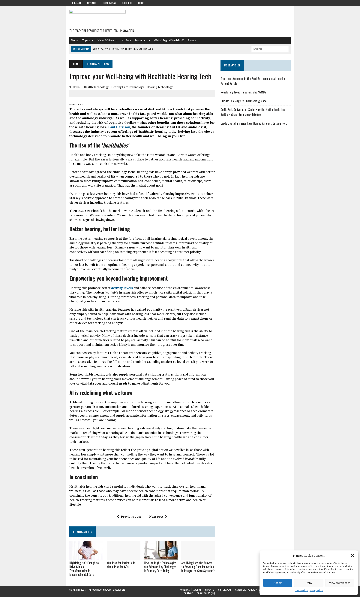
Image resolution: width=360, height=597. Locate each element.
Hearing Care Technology (127, 87)
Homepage (185, 589)
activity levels (122, 288)
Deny (309, 582)
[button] (352, 555)
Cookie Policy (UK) (206, 593)
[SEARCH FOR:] (270, 48)
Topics (86, 40)
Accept (278, 582)
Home (74, 40)
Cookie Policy (301, 590)
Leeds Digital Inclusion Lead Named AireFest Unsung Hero (253, 123)
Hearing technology (160, 87)
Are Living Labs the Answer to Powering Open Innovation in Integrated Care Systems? (198, 567)
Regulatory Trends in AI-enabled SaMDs (243, 92)
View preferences (339, 582)
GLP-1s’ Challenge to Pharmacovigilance (243, 101)
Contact (76, 3)
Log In (141, 3)
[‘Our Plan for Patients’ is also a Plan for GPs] (123, 558)
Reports (209, 589)
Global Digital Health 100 (169, 40)
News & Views (106, 40)
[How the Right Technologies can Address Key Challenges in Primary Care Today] (161, 558)
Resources (141, 40)
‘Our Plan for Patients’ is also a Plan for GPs (121, 565)
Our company (109, 3)
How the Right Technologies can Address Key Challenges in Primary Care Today (160, 567)
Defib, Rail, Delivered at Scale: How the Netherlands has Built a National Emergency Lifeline (252, 112)
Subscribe (127, 3)
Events (192, 40)
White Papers (224, 589)
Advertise (92, 3)
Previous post (131, 516)
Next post (156, 516)
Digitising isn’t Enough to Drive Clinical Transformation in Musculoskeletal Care (84, 569)
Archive (126, 40)
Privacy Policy (316, 590)
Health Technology (96, 87)
